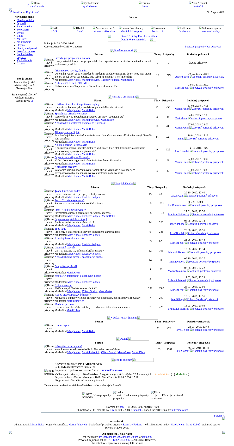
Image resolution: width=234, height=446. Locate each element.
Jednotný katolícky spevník (69, 238)
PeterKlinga (177, 299)
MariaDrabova (177, 261)
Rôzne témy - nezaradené (68, 346)
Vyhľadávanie (90, 6)
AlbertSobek (182, 76)
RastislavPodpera (110, 79)
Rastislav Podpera (132, 424)
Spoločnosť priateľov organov (71, 113)
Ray (112, 409)
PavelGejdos (182, 329)
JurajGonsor (182, 350)
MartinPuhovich (90, 79)
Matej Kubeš (193, 424)
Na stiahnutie (24, 41)
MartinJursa (181, 118)
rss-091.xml (105, 436)
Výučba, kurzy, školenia (124, 317)
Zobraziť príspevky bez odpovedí (203, 46)
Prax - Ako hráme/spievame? (70, 209)
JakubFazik (177, 195)
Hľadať (79, 31)
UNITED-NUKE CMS (119, 439)
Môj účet (21, 38)
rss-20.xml (133, 436)
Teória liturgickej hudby (68, 191)
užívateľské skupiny (131, 31)
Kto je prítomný (123, 359)
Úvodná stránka (36, 6)
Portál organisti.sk (124, 50)
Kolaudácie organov (66, 166)
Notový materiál (63, 285)
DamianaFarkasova (111, 370)
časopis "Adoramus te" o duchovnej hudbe (78, 275)
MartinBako (127, 79)
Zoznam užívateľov (104, 31)
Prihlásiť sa (16, 12)
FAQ (54, 31)
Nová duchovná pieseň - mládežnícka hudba (79, 256)
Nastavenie (158, 31)
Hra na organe (62, 325)
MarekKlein (73, 272)
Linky (20, 35)
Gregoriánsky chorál (66, 266)
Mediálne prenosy (64, 304)
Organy (21, 45)
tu (32, 100)
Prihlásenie (184, 31)
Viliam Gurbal (89, 291)
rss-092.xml (119, 436)
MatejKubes (74, 79)
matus (180, 138)
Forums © (219, 415)
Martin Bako (37, 424)
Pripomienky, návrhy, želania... (71, 70)
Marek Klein (177, 424)
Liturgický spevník (65, 247)
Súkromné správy (210, 31)
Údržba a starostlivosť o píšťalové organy (77, 104)
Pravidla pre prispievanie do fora (72, 58)
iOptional (136, 409)
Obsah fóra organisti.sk (133, 39)
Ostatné (124, 338)
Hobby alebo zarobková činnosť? (73, 294)
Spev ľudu (60, 228)
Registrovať (32, 12)
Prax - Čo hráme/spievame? (69, 200)
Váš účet (198, 6)
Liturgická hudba (124, 183)
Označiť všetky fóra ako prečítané (139, 36)
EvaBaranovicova (177, 205)
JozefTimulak (182, 151)
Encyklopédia (24, 26)
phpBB (123, 406)
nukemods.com (179, 409)
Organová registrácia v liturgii (71, 219)
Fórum (144, 6)
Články (21, 63)
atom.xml (147, 436)
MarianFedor (182, 87)
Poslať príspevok (26, 51)
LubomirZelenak (177, 280)
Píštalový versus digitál (67, 132)
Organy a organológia (124, 96)
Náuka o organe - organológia (71, 144)
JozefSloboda (177, 223)
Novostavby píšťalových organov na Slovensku (80, 122)
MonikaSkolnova (177, 271)
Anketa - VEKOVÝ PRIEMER (72, 83)
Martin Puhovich (78, 424)
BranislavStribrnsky (178, 214)
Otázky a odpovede (27, 48)
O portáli (21, 23)
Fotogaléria (23, 29)
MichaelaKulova (177, 252)
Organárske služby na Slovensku (72, 157)
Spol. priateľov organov (25, 56)
